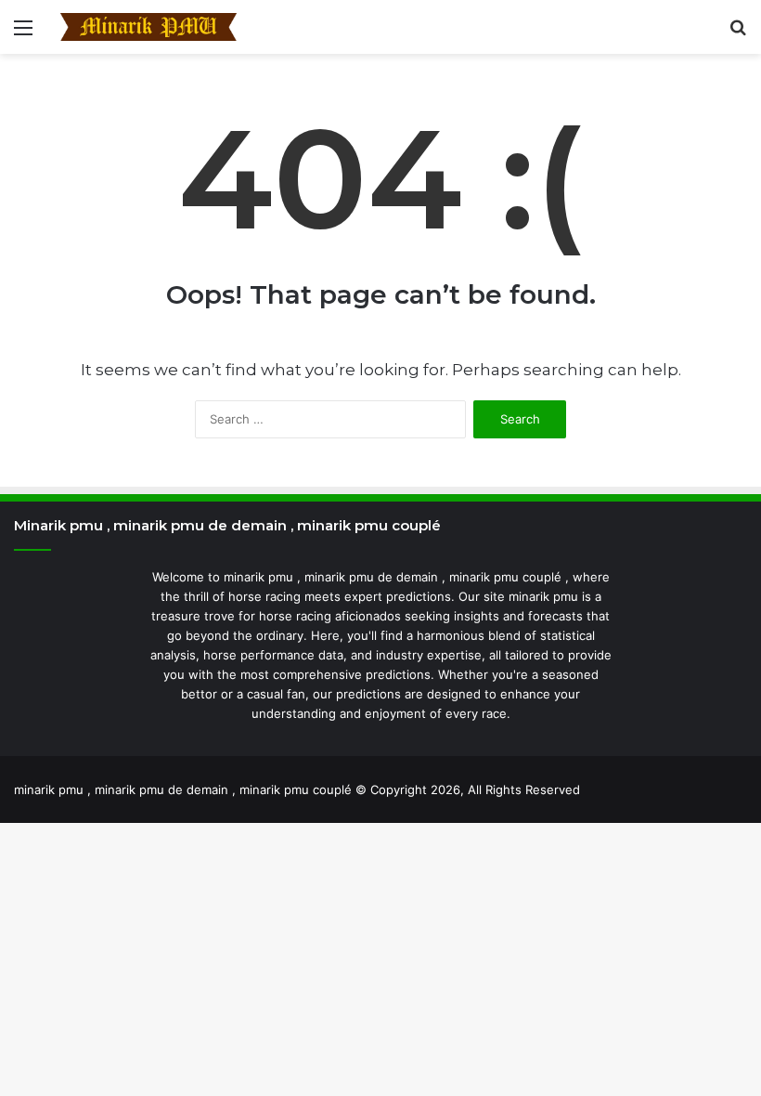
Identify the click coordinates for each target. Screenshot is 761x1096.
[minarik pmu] (148, 27)
